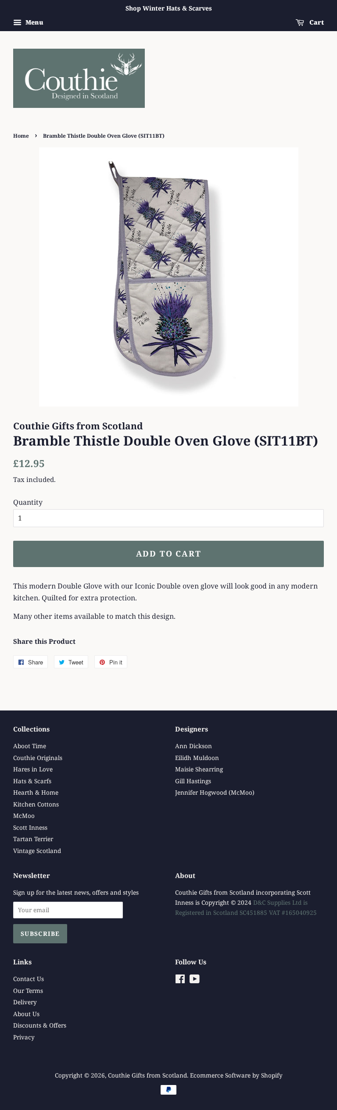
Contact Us (28, 978)
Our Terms (28, 990)
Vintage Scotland (37, 850)
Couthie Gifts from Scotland (147, 1075)
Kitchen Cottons (36, 804)
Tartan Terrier (33, 839)
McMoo (24, 815)
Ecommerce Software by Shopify (236, 1075)
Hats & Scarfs (32, 781)
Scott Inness (30, 827)
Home (21, 135)
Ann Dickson (193, 746)
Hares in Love (33, 769)
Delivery (25, 1002)
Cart (316, 22)
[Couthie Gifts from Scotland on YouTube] (195, 980)
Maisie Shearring (199, 769)
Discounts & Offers (39, 1025)
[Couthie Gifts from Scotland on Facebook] (180, 980)
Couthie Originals (37, 757)
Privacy (24, 1037)
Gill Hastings (193, 781)
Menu (33, 22)
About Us (26, 1014)
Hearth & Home (35, 792)
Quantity (28, 502)
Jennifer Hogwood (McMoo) (215, 792)
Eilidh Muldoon (197, 757)
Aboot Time (29, 746)
